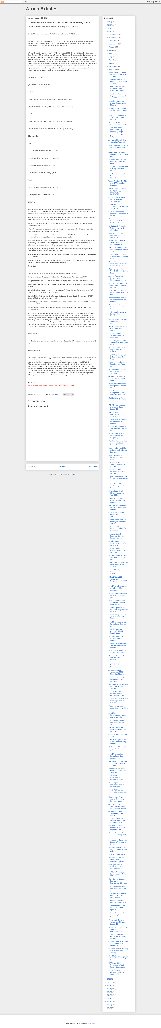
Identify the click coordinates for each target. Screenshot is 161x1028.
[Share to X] (68, 394)
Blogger (92, 1023)
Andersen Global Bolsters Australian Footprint (117, 141)
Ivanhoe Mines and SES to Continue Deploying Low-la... (117, 450)
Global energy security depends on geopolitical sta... (118, 708)
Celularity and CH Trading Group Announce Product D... (118, 943)
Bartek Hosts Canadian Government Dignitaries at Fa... (118, 257)
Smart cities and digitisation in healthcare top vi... (116, 777)
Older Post (92, 467)
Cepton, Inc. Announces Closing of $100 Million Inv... (117, 428)
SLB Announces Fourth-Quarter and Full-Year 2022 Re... (117, 176)
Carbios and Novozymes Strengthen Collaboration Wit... (117, 929)
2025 (109, 25)
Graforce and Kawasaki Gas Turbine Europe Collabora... (117, 378)
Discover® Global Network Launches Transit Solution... (118, 686)
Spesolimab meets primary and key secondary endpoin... (117, 130)
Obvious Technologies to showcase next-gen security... (117, 763)
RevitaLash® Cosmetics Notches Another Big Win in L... (117, 228)
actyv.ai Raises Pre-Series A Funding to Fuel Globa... (118, 915)
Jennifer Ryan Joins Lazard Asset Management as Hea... (117, 278)
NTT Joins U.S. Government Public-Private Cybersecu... (116, 965)
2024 (109, 28)
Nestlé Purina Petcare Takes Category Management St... (116, 242)
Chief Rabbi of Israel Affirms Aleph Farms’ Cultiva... (117, 514)
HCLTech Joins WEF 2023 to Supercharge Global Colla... (118, 849)
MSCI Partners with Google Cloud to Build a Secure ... (118, 271)
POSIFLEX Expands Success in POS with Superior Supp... (117, 828)
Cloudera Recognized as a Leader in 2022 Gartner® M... (117, 443)
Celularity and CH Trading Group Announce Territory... (118, 951)
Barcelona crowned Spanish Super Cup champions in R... (116, 820)
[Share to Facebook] (70, 394)
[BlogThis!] (66, 394)
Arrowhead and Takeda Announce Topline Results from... (117, 895)
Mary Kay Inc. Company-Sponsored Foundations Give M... (117, 881)
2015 (109, 1001)
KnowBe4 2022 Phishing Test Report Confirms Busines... (117, 645)
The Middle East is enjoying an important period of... (117, 550)
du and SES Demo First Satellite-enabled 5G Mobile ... (117, 813)
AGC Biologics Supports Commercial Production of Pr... (118, 342)
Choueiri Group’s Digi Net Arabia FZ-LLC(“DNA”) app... (117, 835)
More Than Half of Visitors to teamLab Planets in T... (118, 147)
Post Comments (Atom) (67, 474)
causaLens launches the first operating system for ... (117, 386)
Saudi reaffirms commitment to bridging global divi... (118, 206)
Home (62, 467)
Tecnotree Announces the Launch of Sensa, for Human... (117, 300)
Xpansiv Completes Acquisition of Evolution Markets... (117, 936)
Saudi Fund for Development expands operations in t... (117, 715)
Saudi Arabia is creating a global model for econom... (117, 588)
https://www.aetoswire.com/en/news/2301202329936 (51, 385)
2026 (109, 22)
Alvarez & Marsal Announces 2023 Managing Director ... (117, 672)
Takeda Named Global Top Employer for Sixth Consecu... (117, 486)
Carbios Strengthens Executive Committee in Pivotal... (118, 214)
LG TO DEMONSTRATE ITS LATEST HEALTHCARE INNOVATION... (117, 191)
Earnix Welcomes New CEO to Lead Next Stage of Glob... (116, 972)
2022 (109, 979)
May (111, 57)
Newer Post (32, 467)
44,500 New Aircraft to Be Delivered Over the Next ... (117, 357)
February (112, 66)
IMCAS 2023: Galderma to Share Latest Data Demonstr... (117, 507)
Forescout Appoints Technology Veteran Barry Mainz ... (116, 335)
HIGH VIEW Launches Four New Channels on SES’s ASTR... (117, 235)
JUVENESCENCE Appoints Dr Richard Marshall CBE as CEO (117, 806)
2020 (109, 985)
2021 (109, 982)
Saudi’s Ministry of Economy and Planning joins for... (117, 572)
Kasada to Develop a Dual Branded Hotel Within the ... (118, 364)
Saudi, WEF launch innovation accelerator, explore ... (117, 792)
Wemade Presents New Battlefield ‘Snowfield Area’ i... (117, 161)
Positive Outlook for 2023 (117, 854)
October (112, 41)
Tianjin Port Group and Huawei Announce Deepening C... (116, 436)
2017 (109, 995)
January (112, 69)
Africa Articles (42, 8)
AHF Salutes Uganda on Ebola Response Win (117, 901)
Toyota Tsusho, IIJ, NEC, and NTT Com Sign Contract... (117, 183)
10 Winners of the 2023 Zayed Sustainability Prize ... (117, 749)
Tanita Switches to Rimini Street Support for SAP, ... (117, 321)
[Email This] (64, 394)
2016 (109, 998)
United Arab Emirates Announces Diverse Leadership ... (116, 922)
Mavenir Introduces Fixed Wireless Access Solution (117, 658)
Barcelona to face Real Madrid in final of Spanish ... (116, 908)
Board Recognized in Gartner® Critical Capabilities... (116, 631)
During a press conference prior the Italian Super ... (116, 785)
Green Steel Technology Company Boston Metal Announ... (118, 154)
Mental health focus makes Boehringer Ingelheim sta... (116, 799)
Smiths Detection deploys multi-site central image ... (118, 110)
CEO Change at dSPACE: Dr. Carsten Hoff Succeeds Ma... (117, 199)
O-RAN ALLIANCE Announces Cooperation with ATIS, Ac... (117, 580)
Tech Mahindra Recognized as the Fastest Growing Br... (117, 393)
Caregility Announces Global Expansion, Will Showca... (117, 103)
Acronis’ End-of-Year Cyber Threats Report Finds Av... (117, 729)
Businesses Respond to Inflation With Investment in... (117, 314)
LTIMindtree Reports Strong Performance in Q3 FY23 (117, 464)
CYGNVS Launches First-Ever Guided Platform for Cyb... (117, 285)
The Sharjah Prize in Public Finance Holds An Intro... (117, 722)
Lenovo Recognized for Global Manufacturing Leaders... (117, 742)
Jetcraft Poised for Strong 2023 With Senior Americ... (117, 328)
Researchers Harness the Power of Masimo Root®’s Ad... (118, 421)
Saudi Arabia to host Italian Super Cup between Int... (115, 756)
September (113, 44)
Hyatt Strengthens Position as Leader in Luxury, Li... (117, 457)
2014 (109, 1005)
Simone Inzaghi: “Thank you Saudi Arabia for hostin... (117, 617)
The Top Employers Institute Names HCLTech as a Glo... (116, 694)
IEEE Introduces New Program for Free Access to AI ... (116, 679)
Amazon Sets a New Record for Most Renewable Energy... (117, 89)
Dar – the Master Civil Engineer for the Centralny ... (116, 350)
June (111, 53)
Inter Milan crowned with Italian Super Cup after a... (117, 624)
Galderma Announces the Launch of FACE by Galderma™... (117, 221)
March (111, 63)
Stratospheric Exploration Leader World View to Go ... (117, 842)
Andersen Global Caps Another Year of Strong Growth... (117, 81)
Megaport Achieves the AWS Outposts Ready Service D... (117, 770)
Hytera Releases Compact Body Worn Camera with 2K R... (118, 595)
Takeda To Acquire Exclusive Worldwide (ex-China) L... (116, 471)
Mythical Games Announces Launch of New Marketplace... (117, 264)
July (110, 50)
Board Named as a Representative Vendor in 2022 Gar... (117, 96)
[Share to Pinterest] (73, 394)
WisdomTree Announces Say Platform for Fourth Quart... (118, 249)
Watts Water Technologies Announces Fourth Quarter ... (118, 565)
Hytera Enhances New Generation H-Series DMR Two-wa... (117, 602)
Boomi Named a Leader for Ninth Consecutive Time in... (117, 74)
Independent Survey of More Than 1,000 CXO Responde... (117, 529)
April (111, 60)
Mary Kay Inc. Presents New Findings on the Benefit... (117, 307)
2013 (109, 1008)
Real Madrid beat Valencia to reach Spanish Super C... (118, 958)
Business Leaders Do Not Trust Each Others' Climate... (117, 117)
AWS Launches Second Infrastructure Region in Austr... (118, 292)
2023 (109, 31)
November (113, 37)
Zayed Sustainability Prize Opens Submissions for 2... (118, 479)
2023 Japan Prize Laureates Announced (117, 123)
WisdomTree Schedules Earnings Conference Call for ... (117, 522)
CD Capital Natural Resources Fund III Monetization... (116, 867)
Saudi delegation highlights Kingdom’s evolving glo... (117, 543)
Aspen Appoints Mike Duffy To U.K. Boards (117, 136)
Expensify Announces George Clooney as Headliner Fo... (116, 500)
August (112, 47)
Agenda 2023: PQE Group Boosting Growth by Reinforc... (118, 701)
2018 (109, 992)
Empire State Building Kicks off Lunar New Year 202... (116, 493)
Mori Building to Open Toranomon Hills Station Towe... (118, 400)
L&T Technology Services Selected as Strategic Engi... (117, 557)
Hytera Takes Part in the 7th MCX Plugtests (117, 651)
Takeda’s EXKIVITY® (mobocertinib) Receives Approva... (116, 859)
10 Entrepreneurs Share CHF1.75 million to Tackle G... (117, 371)
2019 (109, 989)
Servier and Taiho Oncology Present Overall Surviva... (116, 665)
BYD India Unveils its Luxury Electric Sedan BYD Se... (117, 874)
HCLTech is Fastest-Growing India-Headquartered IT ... (116, 638)
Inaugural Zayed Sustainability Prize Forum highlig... (116, 536)
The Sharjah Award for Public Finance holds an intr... (118, 888)
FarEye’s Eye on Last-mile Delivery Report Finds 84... (118, 169)
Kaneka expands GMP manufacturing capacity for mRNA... (118, 610)
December (113, 34)
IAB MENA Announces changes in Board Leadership (116, 407)
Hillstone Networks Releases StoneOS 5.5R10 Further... (116, 414)
